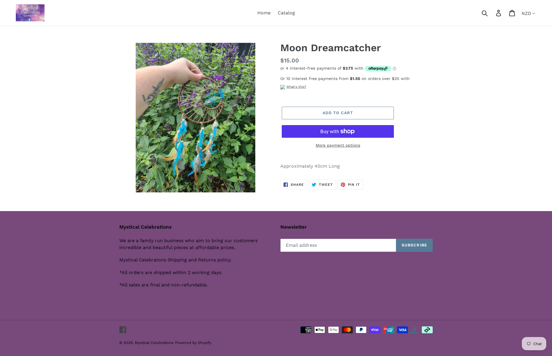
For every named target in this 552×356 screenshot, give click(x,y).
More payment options (338, 145)
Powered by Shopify (193, 342)
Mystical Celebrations (154, 342)
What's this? (296, 87)
